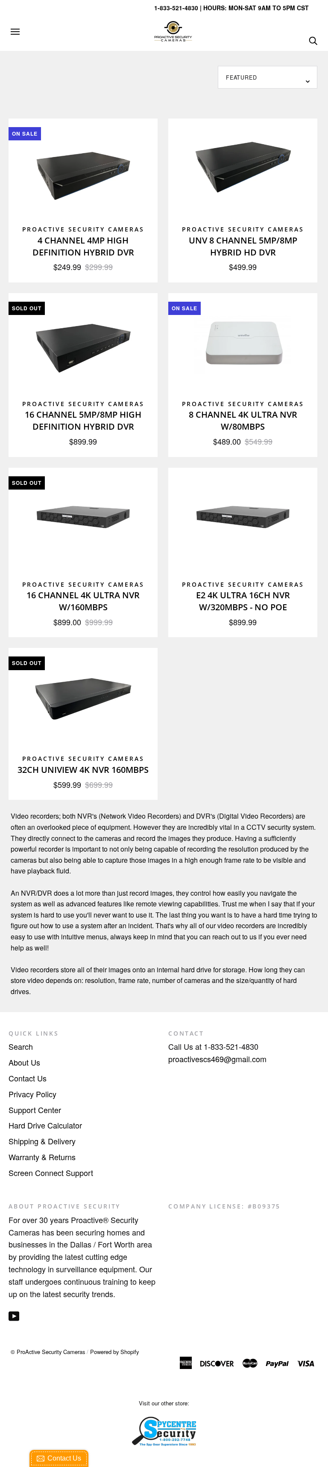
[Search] (313, 40)
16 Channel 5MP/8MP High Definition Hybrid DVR (83, 420)
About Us (24, 1062)
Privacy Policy (32, 1093)
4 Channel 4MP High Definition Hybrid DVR (83, 246)
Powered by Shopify (114, 1352)
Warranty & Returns (42, 1156)
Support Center (35, 1109)
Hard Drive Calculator (45, 1125)
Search (21, 1046)
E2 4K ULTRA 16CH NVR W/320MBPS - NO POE (243, 601)
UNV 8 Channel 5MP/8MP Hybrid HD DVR (243, 246)
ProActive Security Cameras (83, 229)
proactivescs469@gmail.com (217, 1058)
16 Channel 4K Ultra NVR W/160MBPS (83, 601)
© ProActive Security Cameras (48, 1352)
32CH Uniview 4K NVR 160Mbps (83, 769)
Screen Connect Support (51, 1172)
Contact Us (28, 1078)
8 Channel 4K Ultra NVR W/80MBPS (243, 420)
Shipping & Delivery (42, 1140)
